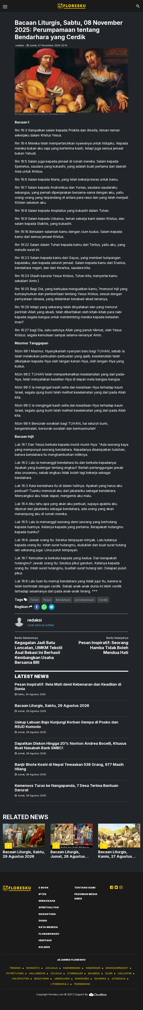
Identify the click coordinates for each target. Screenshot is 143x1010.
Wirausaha (47, 900)
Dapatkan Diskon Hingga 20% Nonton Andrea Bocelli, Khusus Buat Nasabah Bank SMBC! (70, 745)
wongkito (33, 967)
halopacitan (20, 978)
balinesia (94, 973)
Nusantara (47, 914)
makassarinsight (117, 967)
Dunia (43, 920)
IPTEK (42, 894)
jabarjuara (62, 978)
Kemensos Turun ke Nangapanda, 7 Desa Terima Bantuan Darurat (66, 787)
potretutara (15, 973)
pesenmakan (82, 983)
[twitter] (52, 607)
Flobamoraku (49, 933)
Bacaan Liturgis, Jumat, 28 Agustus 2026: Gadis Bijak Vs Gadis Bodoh (69, 854)
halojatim (124, 973)
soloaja (56, 973)
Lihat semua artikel (40, 625)
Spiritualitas (49, 907)
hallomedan (37, 973)
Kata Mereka (48, 927)
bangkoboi (82, 978)
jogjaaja (51, 967)
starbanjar (75, 973)
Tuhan (34, 599)
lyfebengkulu (60, 983)
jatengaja (118, 978)
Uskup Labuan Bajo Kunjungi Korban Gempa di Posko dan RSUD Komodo (66, 724)
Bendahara (63, 599)
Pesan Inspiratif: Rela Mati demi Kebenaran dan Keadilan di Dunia (68, 686)
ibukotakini (41, 978)
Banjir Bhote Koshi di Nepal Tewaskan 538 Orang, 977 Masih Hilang (69, 766)
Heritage (45, 940)
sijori (108, 973)
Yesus (47, 599)
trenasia (15, 967)
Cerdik (103, 599)
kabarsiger (93, 967)
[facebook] (37, 607)
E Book (43, 887)
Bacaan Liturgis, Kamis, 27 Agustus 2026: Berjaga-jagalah (118, 854)
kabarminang (71, 967)
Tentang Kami (84, 887)
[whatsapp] (44, 607)
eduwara (100, 978)
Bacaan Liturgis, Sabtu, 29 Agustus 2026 (52, 705)
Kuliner (44, 947)
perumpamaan (84, 599)
